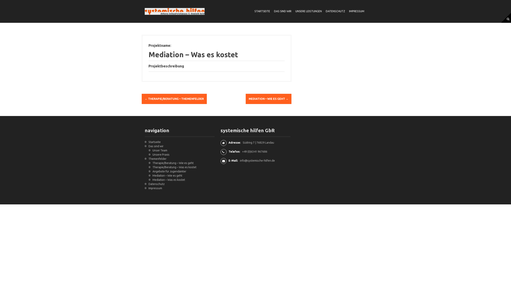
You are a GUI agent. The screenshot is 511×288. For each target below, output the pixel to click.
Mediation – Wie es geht (268, 98)
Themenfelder (157, 158)
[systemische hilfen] (175, 11)
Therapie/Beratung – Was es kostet (174, 167)
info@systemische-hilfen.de (257, 160)
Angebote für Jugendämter (169, 171)
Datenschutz (335, 11)
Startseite (262, 11)
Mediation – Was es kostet (169, 179)
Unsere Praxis (161, 154)
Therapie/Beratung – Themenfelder (174, 98)
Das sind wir (282, 11)
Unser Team (160, 150)
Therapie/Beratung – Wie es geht (173, 163)
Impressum (356, 11)
